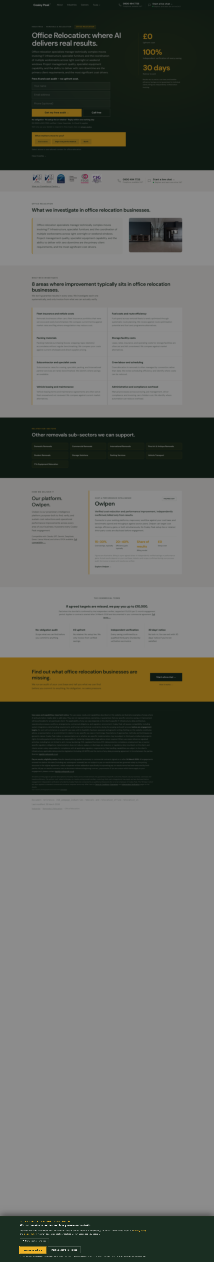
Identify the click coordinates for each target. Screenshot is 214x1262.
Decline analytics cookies (64, 1250)
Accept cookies (33, 1250)
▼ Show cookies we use (34, 1241)
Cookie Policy (30, 1234)
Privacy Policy (139, 1230)
